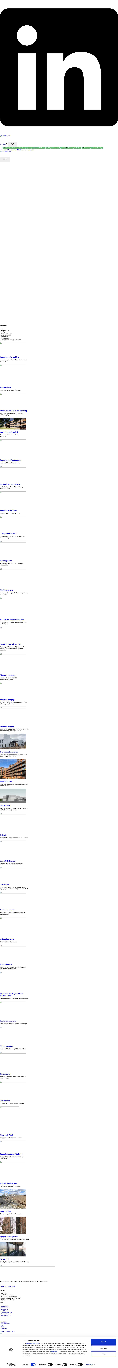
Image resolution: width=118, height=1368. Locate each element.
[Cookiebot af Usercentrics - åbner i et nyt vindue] (11, 1364)
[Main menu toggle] (5, 159)
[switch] (50, 1364)
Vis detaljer (89, 1364)
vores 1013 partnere (32, 1343)
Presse (22, 150)
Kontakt (31, 150)
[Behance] (59, 134)
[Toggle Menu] (12, 144)
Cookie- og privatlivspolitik (7, 1286)
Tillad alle (103, 1342)
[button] (7, 144)
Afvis (103, 1354)
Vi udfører (3, 144)
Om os (26, 150)
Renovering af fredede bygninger (93, 148)
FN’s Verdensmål (12, 150)
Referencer (3, 150)
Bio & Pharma (41, 148)
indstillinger (53, 1351)
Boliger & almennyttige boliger (57, 148)
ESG (18, 150)
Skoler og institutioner (74, 148)
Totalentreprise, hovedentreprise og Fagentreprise (19, 148)
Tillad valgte (103, 1348)
